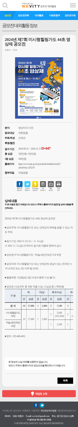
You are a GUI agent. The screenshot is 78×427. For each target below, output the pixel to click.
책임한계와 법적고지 (67, 410)
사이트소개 (7, 410)
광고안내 (17, 410)
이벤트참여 (54, 15)
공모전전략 (23, 15)
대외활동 (39, 15)
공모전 (8, 15)
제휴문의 (26, 410)
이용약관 (35, 410)
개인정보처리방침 (48, 410)
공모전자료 (70, 15)
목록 (65, 380)
